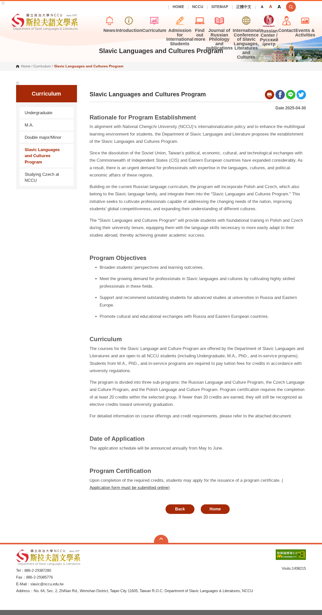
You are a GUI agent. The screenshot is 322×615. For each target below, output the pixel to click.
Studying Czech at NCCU (42, 177)
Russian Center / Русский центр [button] (269, 37)
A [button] (262, 7)
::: (3, 3)
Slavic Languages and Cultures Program (42, 155)
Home (25, 66)
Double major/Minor (43, 137)
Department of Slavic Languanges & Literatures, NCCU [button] (15, 16)
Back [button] (180, 509)
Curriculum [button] (154, 30)
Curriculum (42, 66)
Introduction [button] (129, 30)
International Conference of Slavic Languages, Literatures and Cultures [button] (246, 44)
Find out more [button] (199, 35)
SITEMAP (219, 7)
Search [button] (291, 7)
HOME (178, 7)
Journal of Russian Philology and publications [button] (219, 39)
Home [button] (215, 509)
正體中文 (243, 7)
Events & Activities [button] (305, 32)
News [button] (109, 30)
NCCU (197, 7)
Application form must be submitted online (129, 487)
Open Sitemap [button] (161, 539)
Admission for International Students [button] (179, 37)
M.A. (29, 124)
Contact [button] (286, 30)
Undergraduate (38, 112)
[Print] (269, 94)
